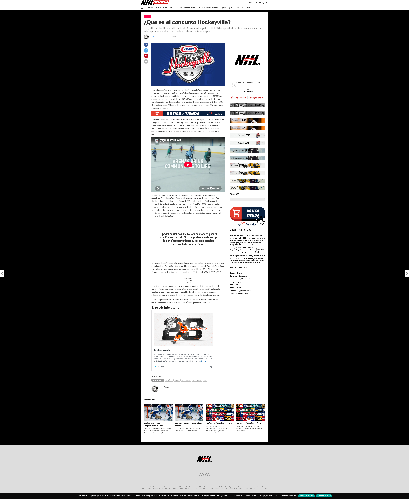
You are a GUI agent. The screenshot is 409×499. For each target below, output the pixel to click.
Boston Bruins (257, 235)
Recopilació (255, 257)
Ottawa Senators (241, 255)
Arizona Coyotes (248, 235)
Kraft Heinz (197, 380)
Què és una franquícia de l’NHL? (249, 423)
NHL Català (234, 284)
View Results (248, 91)
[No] (406, 496)
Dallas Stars (253, 240)
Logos (256, 248)
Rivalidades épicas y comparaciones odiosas (153, 424)
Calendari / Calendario (208, 7)
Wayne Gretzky (252, 262)
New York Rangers (248, 253)
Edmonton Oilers (242, 242)
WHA (258, 262)
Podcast (239, 256)
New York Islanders (236, 253)
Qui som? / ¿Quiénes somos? (241, 290)
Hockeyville (186, 380)
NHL (205, 380)
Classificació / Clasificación (160, 7)
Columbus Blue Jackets (243, 240)
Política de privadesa (324, 496)
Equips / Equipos (227, 7)
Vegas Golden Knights (241, 262)
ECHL (235, 242)
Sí (234, 84)
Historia (240, 248)
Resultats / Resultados (185, 7)
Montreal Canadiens (246, 250)
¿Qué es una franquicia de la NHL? (219, 423)
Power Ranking (247, 257)
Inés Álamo (156, 37)
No (235, 86)
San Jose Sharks (243, 259)
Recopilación (234, 259)
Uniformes (255, 260)
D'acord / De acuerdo (306, 496)
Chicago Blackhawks (253, 238)
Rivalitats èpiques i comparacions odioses (188, 424)
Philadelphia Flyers (252, 255)
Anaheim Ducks (238, 235)
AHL (231, 235)
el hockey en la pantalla (254, 242)
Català (242, 238)
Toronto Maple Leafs (245, 261)
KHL (253, 248)
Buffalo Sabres (234, 238)
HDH (236, 248)
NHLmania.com (236, 287)
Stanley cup (252, 258)
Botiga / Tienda (243, 7)
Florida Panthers (246, 245)
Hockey (177, 380)
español (169, 380)
